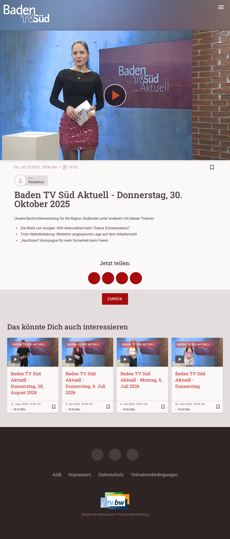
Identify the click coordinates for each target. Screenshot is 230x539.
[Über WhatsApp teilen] (122, 278)
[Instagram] (115, 455)
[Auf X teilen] (108, 278)
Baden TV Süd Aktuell (29, 344)
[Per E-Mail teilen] (136, 278)
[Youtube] (132, 455)
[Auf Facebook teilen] (94, 278)
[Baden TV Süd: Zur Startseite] (26, 13)
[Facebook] (97, 455)
